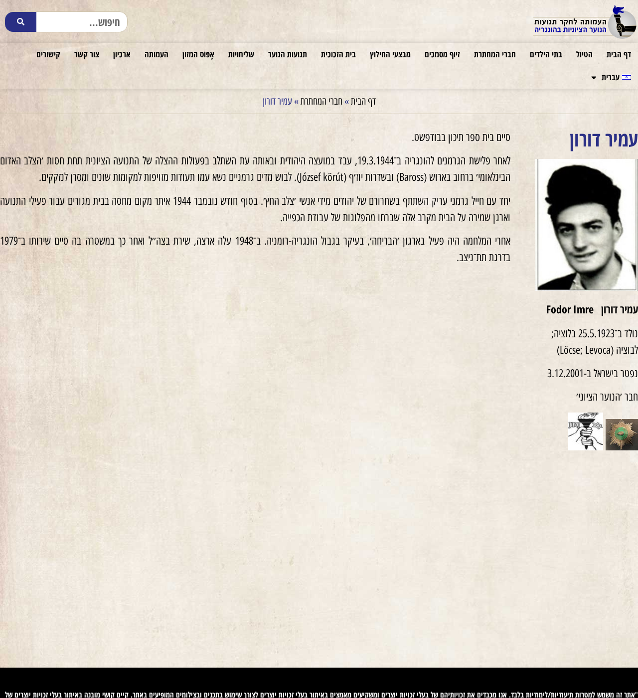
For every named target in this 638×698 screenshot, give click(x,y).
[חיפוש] (20, 22)
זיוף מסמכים (442, 54)
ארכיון (122, 54)
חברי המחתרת (495, 54)
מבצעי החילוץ (390, 54)
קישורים (48, 54)
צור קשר (86, 54)
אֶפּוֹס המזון (198, 54)
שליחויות (241, 54)
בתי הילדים (546, 54)
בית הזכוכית (338, 54)
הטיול (584, 54)
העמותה (156, 54)
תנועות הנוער (287, 54)
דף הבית (619, 54)
